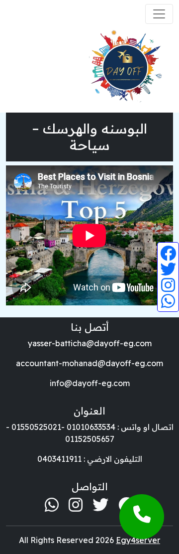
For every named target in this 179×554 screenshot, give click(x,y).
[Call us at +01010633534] (141, 516)
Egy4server (138, 540)
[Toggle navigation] (159, 14)
